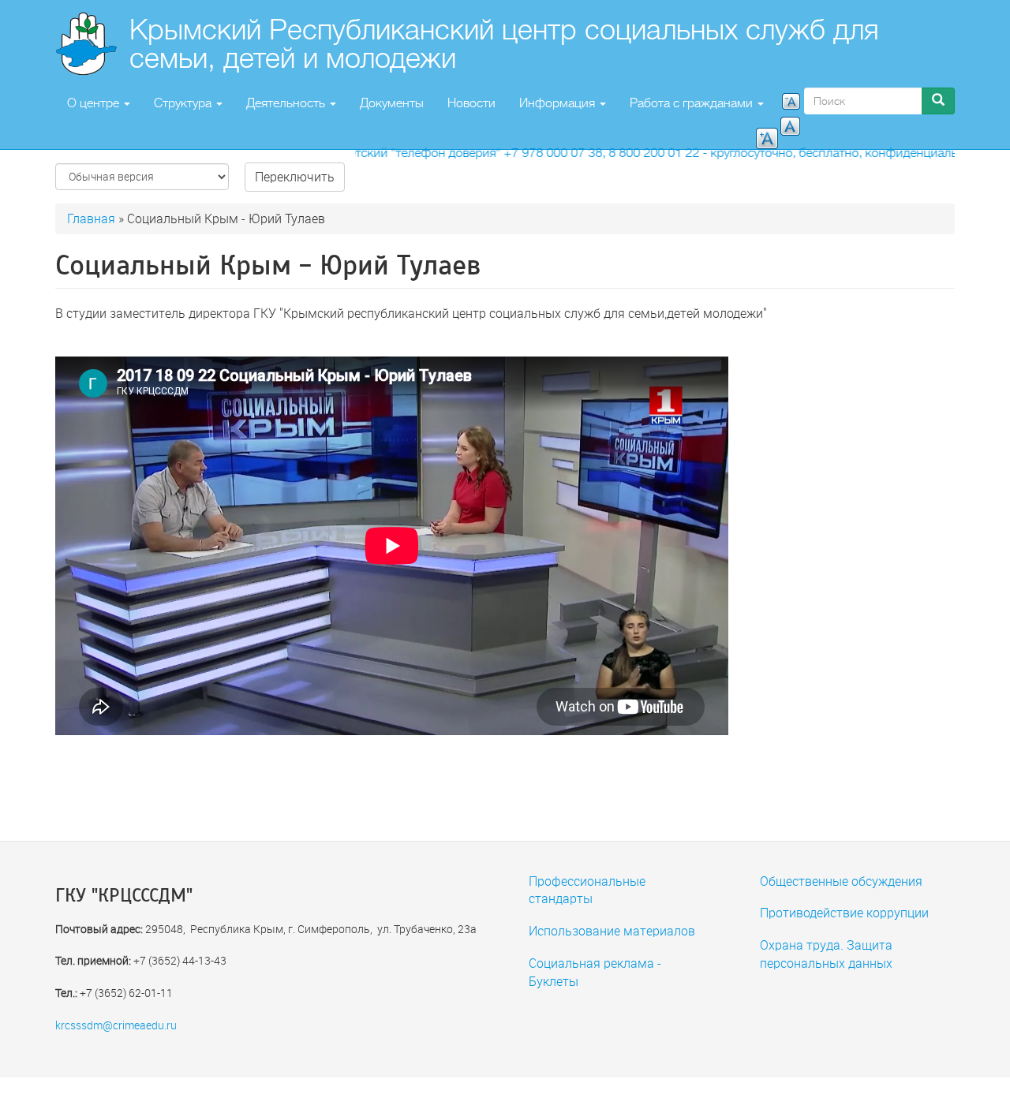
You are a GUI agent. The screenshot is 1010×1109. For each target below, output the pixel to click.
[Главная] (92, 44)
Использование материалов (612, 930)
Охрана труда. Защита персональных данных (826, 953)
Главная (91, 218)
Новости (471, 103)
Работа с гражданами (693, 103)
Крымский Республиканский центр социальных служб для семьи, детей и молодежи (504, 43)
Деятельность (287, 103)
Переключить (295, 176)
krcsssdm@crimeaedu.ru (116, 1025)
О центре (94, 103)
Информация (558, 103)
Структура (184, 103)
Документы (392, 103)
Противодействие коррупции (844, 912)
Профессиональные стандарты (587, 889)
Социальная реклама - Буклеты (595, 971)
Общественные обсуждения (841, 880)
